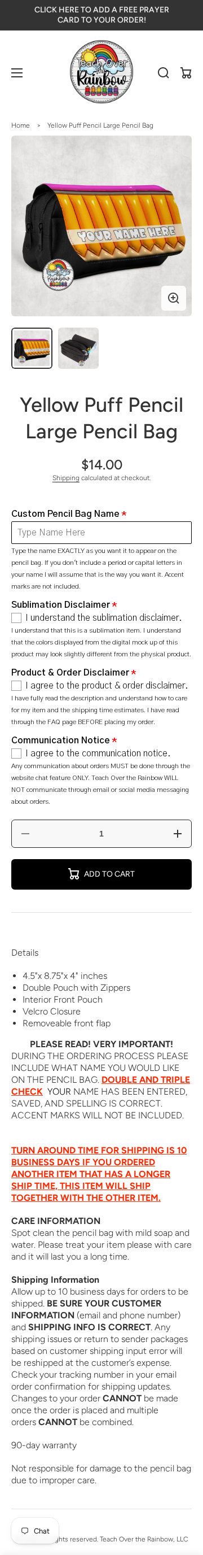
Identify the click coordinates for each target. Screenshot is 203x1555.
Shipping (66, 478)
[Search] (163, 73)
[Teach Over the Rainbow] (102, 72)
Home (20, 125)
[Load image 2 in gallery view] (78, 348)
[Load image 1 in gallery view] (31, 348)
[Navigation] (17, 73)
